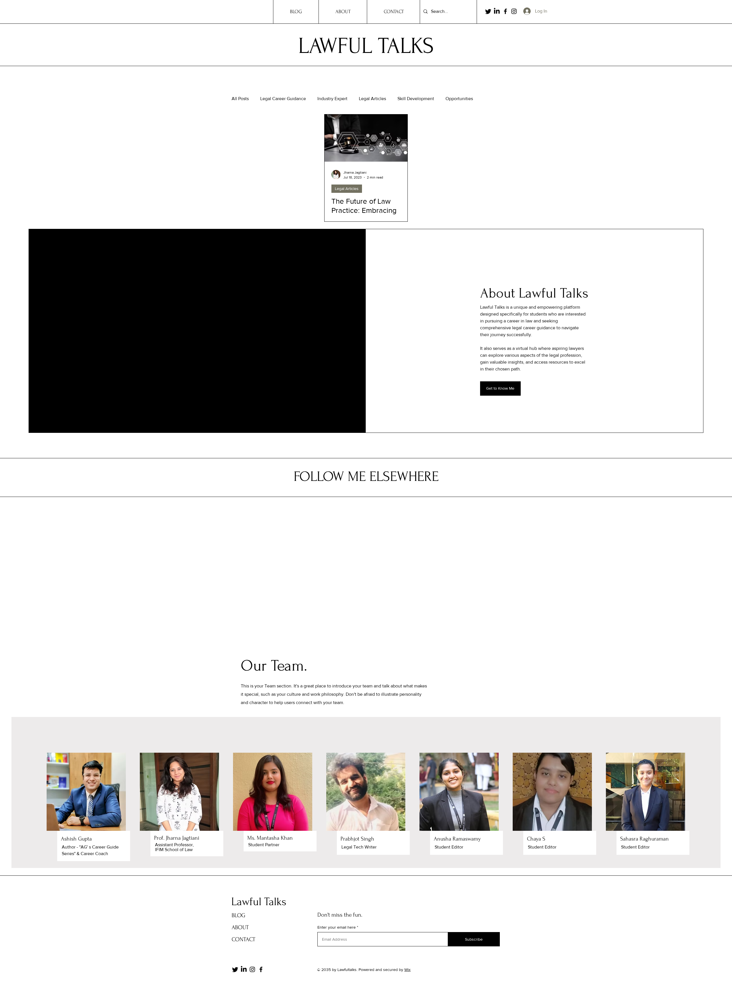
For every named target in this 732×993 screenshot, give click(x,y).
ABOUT (240, 927)
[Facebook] (505, 11)
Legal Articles (372, 98)
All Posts (240, 98)
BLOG (238, 915)
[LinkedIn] (496, 11)
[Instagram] (514, 11)
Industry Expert (332, 98)
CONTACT (243, 939)
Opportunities (459, 98)
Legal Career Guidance (283, 98)
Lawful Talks (258, 901)
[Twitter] (488, 11)
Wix (407, 969)
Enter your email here (336, 927)
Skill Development (415, 98)
